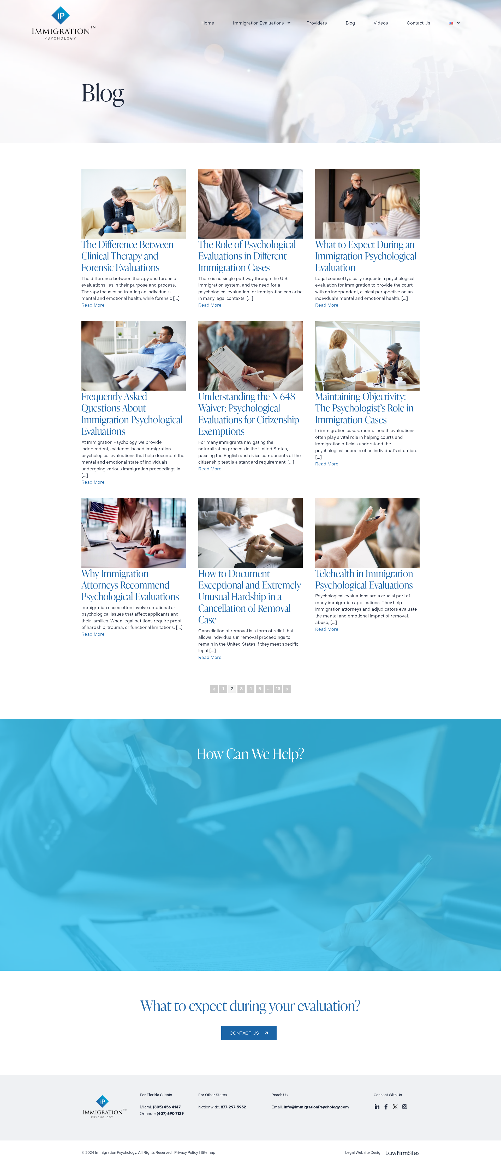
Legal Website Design (382, 1152)
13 (278, 688)
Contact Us (418, 23)
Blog (350, 23)
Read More (93, 305)
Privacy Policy (186, 1152)
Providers (317, 23)
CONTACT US (244, 1033)
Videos (381, 23)
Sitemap (208, 1152)
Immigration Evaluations (258, 23)
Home (207, 23)
